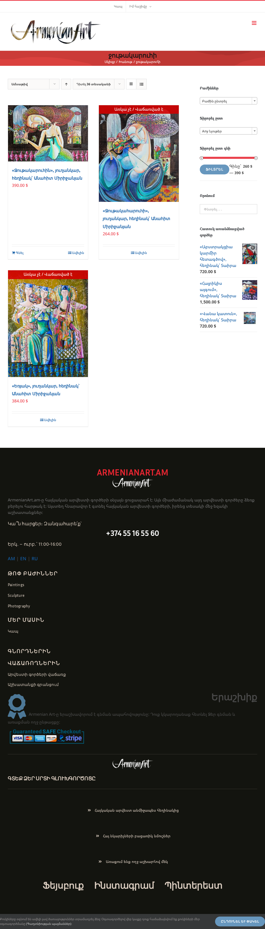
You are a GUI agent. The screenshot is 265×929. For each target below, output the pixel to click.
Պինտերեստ (193, 885)
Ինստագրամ (124, 885)
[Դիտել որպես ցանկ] (141, 84)
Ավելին (78, 252)
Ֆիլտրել (214, 169)
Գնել (20, 252)
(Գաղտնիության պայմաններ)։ (49, 923)
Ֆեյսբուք (63, 885)
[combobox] (228, 100)
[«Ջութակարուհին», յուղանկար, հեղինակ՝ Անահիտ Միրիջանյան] (48, 133)
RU (35, 558)
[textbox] (228, 101)
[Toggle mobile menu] (254, 23)
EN (23, 558)
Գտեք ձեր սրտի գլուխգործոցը (52, 778)
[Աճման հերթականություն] (66, 84)
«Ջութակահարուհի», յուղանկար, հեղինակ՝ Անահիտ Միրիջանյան (136, 218)
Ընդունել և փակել (240, 921)
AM (11, 558)
